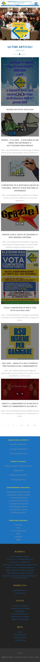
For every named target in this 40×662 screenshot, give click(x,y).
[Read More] (22, 94)
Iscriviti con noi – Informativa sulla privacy (20, 567)
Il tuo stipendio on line (18, 453)
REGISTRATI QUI (19, 24)
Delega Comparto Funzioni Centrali (18, 466)
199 (34, 425)
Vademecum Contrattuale (20, 619)
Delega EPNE (18, 470)
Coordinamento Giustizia (18, 504)
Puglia (18, 539)
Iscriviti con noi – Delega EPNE (20, 562)
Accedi (20, 632)
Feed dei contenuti (20, 635)
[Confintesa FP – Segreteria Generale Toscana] (20, 6)
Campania (18, 525)
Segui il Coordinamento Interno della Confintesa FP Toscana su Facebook (20, 577)
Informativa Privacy (18, 479)
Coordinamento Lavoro (18, 509)
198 (28, 425)
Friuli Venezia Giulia (18, 531)
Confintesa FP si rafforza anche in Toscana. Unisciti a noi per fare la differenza (20, 188)
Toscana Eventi (20, 593)
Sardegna (18, 536)
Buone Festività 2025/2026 (20, 109)
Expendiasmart (20, 611)
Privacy (20, 653)
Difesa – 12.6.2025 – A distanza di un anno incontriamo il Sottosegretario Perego (20, 143)
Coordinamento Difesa (18, 498)
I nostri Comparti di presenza (20, 556)
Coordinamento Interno (18, 507)
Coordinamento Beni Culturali (18, 495)
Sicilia (18, 534)
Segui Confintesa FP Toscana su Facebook (20, 570)
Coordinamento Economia (18, 501)
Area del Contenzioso (18, 444)
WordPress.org (20, 640)
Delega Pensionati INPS (18, 475)
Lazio (18, 528)
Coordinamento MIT (18, 512)
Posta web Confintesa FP (20, 614)
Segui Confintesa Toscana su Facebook (20, 573)
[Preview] (17, 94)
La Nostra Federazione (18, 449)
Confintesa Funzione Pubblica (20, 608)
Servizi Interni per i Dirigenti (20, 617)
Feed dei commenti (20, 637)
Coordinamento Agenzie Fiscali (18, 492)
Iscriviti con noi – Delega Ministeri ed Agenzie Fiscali (20, 565)
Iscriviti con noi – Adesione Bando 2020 (20, 559)
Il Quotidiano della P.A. (20, 590)
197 (21, 425)
